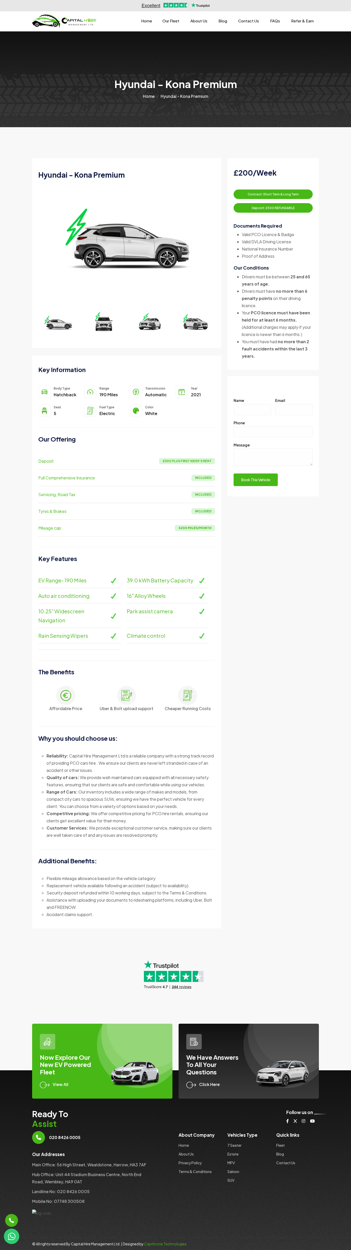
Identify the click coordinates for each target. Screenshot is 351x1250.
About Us (198, 20)
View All (60, 1084)
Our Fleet (170, 20)
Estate (232, 1154)
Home (146, 20)
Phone (239, 422)
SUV (230, 1180)
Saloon (233, 1171)
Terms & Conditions (195, 1171)
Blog (222, 20)
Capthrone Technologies (165, 1244)
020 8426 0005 (64, 1137)
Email (280, 400)
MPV (231, 1162)
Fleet (280, 1145)
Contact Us (248, 20)
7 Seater (234, 1145)
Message (242, 445)
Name (239, 400)
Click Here (209, 1084)
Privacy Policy (190, 1162)
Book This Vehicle (255, 479)
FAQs (275, 20)
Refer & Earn (302, 20)
